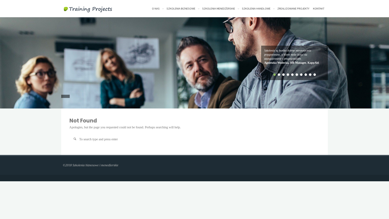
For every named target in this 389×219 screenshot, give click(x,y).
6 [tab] (297, 74)
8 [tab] (306, 74)
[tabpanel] (294, 57)
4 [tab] (288, 74)
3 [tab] (283, 74)
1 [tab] (274, 74)
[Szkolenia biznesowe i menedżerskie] (88, 8)
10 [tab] (314, 74)
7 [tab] (301, 74)
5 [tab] (292, 74)
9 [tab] (310, 74)
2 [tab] (279, 74)
